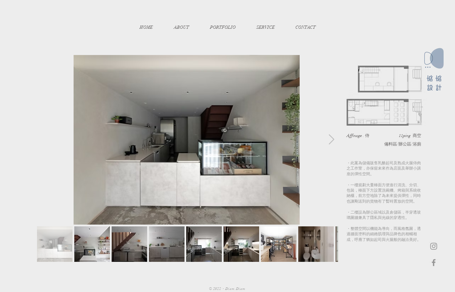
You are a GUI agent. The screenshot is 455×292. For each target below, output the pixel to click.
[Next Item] (331, 139)
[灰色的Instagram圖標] (433, 246)
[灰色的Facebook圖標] (433, 262)
